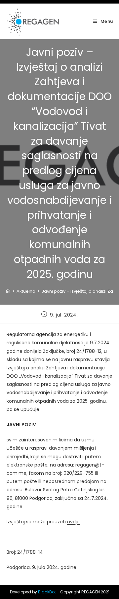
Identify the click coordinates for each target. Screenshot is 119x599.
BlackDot (47, 592)
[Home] (8, 291)
